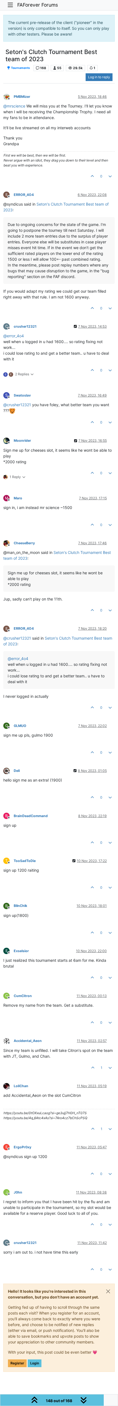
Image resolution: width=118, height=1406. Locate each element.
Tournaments (20, 68)
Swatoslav (22, 395)
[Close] (108, 1291)
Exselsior (21, 951)
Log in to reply (99, 77)
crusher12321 (25, 326)
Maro (18, 498)
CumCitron (23, 996)
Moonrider (22, 440)
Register (17, 1363)
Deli (17, 771)
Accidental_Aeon (28, 1041)
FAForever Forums (37, 5)
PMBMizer (22, 97)
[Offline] (8, 96)
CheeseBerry (24, 543)
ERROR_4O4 (24, 195)
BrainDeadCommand (31, 816)
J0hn (18, 1192)
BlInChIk (20, 906)
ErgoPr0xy (22, 1147)
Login (34, 1363)
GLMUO (20, 726)
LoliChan (21, 1086)
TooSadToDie (25, 861)
